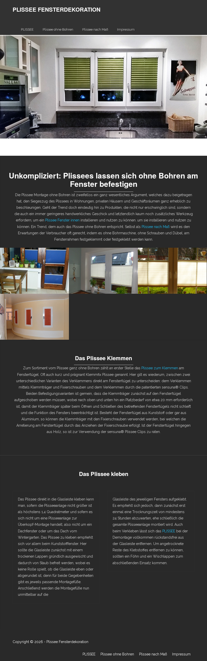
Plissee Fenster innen (62, 220)
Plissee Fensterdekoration (67, 642)
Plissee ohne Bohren (58, 29)
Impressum (126, 29)
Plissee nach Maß (95, 29)
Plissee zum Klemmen (159, 368)
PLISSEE (27, 29)
